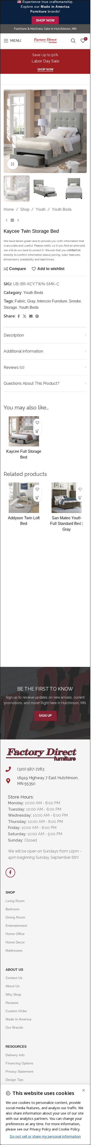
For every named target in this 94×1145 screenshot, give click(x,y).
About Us (14, 970)
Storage (10, 307)
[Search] (73, 40)
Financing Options (19, 1063)
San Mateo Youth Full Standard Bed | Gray (66, 523)
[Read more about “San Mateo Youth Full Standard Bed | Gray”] (80, 497)
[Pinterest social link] (37, 316)
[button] (8, 131)
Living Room (15, 901)
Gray (31, 301)
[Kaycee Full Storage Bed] (24, 431)
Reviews (12, 1003)
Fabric (20, 301)
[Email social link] (31, 316)
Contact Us (14, 978)
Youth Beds (62, 209)
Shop (24, 209)
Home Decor (15, 942)
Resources (16, 1046)
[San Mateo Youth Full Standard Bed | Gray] (67, 497)
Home (9, 209)
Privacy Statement (19, 1071)
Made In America (18, 1019)
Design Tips (14, 1080)
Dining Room (15, 917)
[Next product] (18, 220)
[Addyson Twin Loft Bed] (24, 497)
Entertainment (16, 925)
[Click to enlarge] (12, 163)
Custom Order (16, 1011)
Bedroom (13, 909)
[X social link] (24, 316)
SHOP (10, 892)
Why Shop (13, 994)
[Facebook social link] (18, 316)
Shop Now (45, 20)
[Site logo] (45, 40)
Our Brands (14, 1027)
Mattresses (14, 950)
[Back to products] (12, 220)
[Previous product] (6, 220)
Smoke (75, 301)
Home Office (15, 934)
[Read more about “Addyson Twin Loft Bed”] (37, 497)
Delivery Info (15, 1055)
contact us (74, 250)
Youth (41, 209)
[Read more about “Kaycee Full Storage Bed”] (37, 431)
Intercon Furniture (52, 301)
